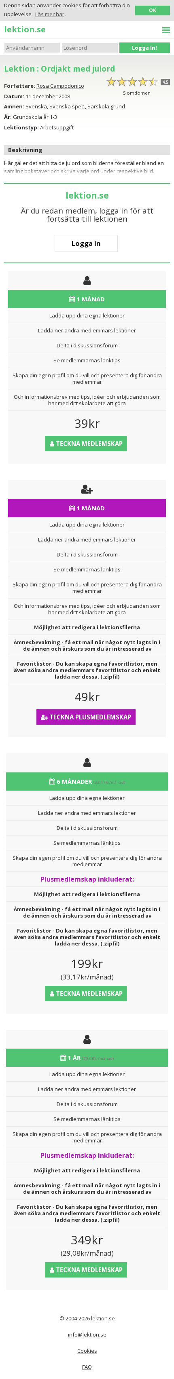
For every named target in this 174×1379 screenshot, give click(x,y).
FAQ (87, 1367)
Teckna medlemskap (88, 444)
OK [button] (152, 10)
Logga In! (144, 47)
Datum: (14, 96)
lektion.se (25, 29)
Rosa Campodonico (60, 85)
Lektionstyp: (21, 127)
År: (8, 117)
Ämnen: (14, 106)
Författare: (19, 85)
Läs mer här (49, 14)
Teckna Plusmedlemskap (89, 717)
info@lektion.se (87, 1334)
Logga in (86, 243)
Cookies (87, 1350)
